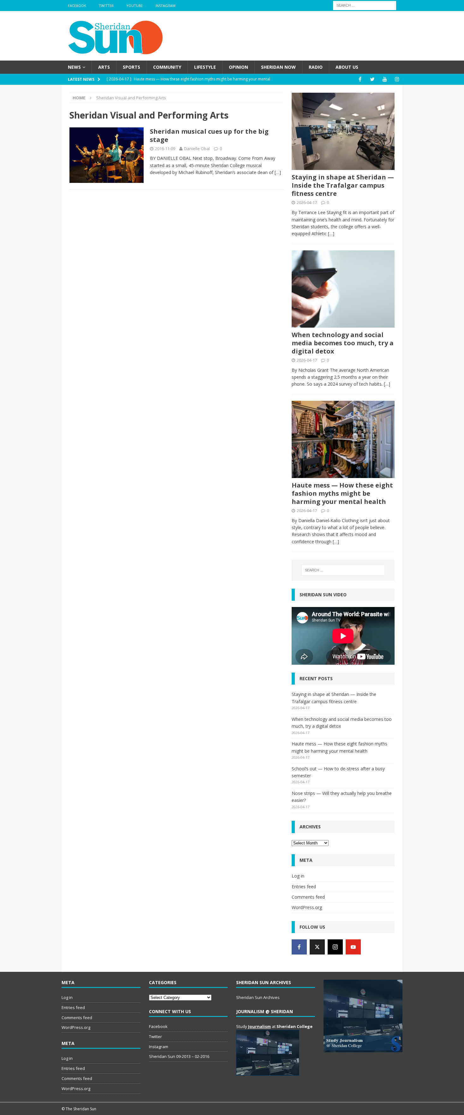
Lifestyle (205, 67)
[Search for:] (364, 5)
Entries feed (304, 887)
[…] (278, 172)
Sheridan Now (278, 67)
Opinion (238, 67)
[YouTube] (384, 79)
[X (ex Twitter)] (317, 946)
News (74, 67)
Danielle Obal (197, 148)
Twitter (106, 5)
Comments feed (308, 897)
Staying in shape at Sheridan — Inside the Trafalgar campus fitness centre (343, 185)
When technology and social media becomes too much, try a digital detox (343, 342)
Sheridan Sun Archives (258, 997)
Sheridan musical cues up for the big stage (209, 135)
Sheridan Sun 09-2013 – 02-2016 (179, 1056)
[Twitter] (372, 79)
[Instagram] (396, 79)
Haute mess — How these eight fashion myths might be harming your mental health (342, 493)
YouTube (134, 5)
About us (347, 67)
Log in (298, 876)
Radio (316, 67)
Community (167, 67)
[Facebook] (360, 79)
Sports (131, 67)
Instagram (165, 5)
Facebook (77, 5)
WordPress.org (307, 907)
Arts (104, 67)
